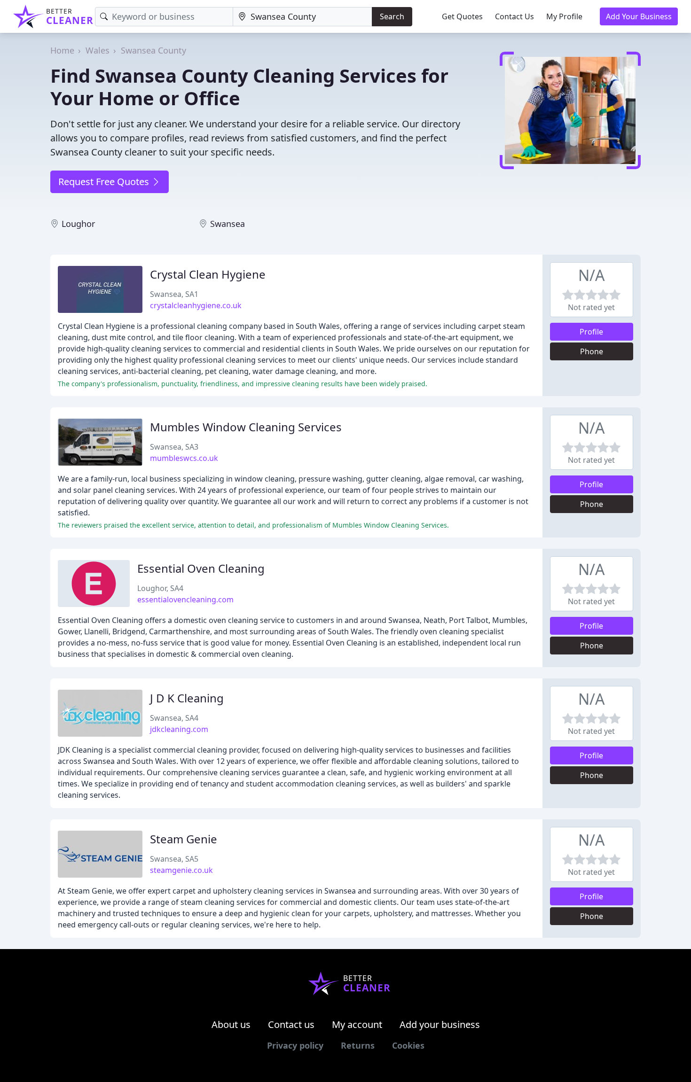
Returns (358, 1045)
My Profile (564, 16)
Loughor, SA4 (160, 588)
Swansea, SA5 (174, 859)
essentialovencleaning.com (185, 599)
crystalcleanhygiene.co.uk (196, 305)
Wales (98, 50)
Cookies (408, 1045)
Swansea (227, 223)
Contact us (291, 1024)
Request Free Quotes (104, 181)
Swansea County (153, 50)
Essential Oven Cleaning (201, 568)
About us (231, 1024)
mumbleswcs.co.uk (184, 458)
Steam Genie (183, 839)
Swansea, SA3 (174, 447)
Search (392, 16)
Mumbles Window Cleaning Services (246, 427)
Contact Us (514, 16)
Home (62, 50)
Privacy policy (295, 1045)
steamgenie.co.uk (181, 870)
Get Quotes (462, 16)
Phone (591, 351)
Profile (591, 332)
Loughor (78, 223)
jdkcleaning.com (179, 729)
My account (357, 1024)
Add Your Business (639, 16)
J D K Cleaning (187, 698)
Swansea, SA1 (174, 294)
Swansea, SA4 (174, 718)
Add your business (440, 1024)
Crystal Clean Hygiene (208, 274)
